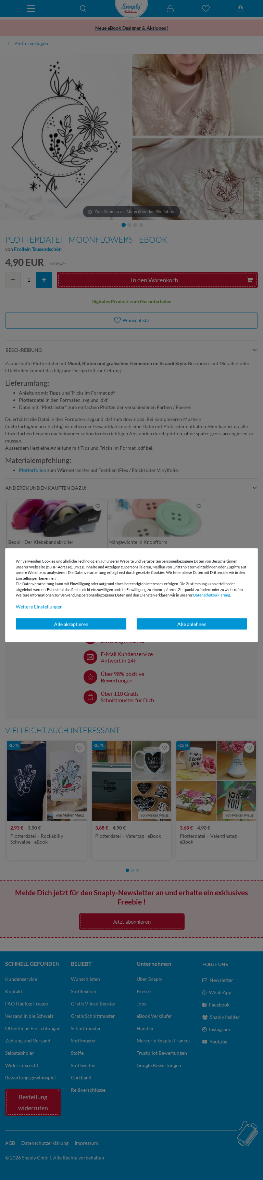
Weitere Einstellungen (39, 606)
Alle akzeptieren (71, 624)
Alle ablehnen (191, 624)
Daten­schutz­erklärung (211, 595)
